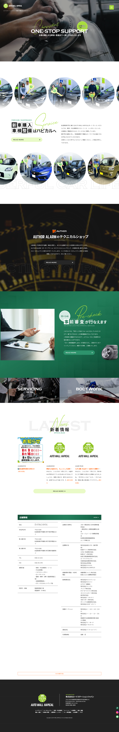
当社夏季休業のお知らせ (27, 469)
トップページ (38, 710)
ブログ (81, 712)
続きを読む (21, 471)
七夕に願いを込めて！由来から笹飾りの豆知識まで (91, 469)
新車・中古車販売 (58, 710)
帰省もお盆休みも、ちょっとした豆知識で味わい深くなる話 (65, 469)
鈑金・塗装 (38, 712)
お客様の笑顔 (46, 712)
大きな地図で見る (59, 673)
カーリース (66, 710)
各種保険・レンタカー (56, 712)
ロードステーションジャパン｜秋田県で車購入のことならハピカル (17, 10)
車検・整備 (80, 710)
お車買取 (73, 710)
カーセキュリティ (48, 710)
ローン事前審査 (67, 712)
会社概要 (75, 712)
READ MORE (26, 139)
